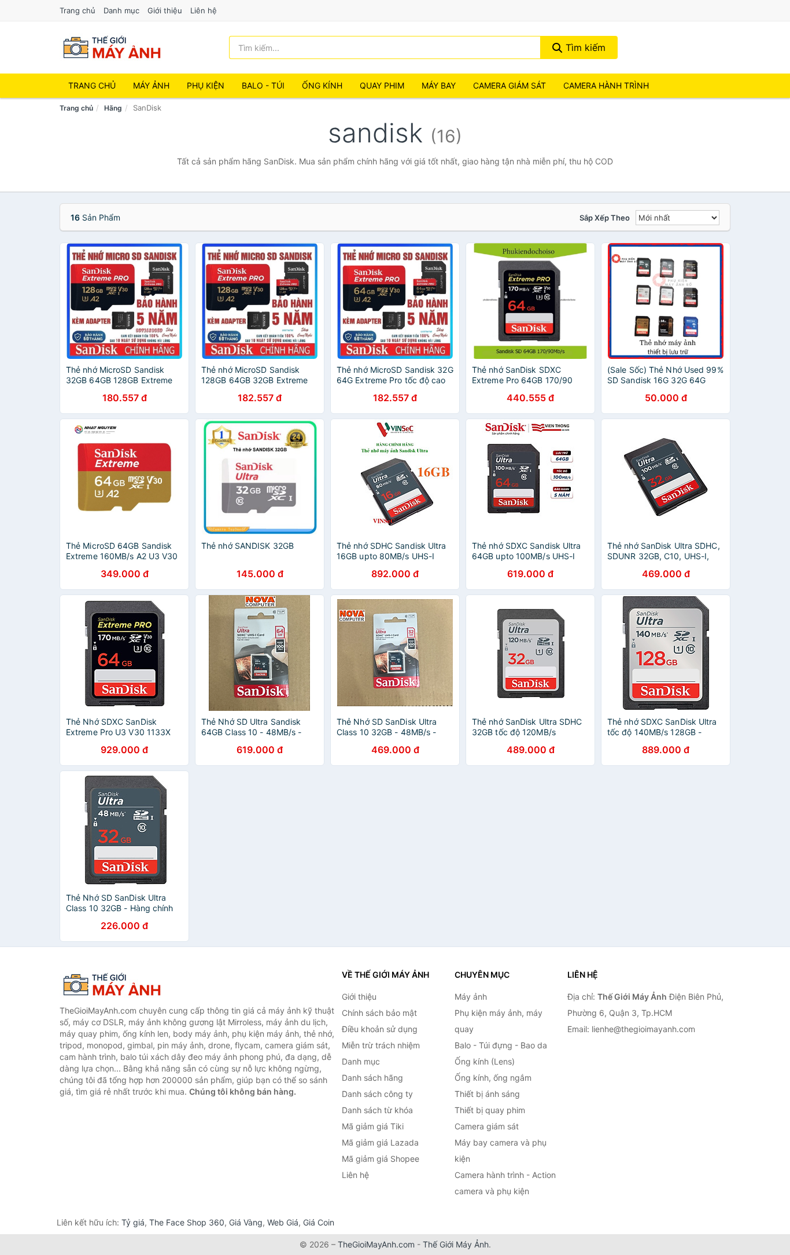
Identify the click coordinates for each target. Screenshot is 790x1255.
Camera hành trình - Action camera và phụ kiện (505, 1183)
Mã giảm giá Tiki (373, 1126)
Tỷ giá (133, 1222)
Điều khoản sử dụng (380, 1029)
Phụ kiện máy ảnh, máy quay (498, 1021)
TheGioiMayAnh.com (376, 1244)
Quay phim (382, 85)
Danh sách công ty (377, 1094)
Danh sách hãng (372, 1077)
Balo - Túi (263, 85)
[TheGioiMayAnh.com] (112, 47)
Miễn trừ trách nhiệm (381, 1045)
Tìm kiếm (584, 47)
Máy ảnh (151, 85)
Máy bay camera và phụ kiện (501, 1150)
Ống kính (322, 85)
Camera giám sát (509, 85)
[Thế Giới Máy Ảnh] (117, 984)
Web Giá (282, 1222)
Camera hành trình (606, 85)
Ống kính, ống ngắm (493, 1077)
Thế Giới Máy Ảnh (456, 1244)
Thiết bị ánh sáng (487, 1094)
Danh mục (121, 10)
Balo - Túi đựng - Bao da (501, 1045)
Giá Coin (318, 1222)
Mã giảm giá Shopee (380, 1159)
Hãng (113, 108)
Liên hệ (203, 10)
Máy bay (439, 85)
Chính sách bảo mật (379, 1013)
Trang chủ (77, 10)
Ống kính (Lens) (485, 1061)
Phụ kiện (205, 85)
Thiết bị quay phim (490, 1110)
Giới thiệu (164, 10)
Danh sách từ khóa (377, 1110)
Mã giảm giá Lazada (380, 1142)
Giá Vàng (246, 1222)
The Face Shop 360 (186, 1222)
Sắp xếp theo (604, 217)
